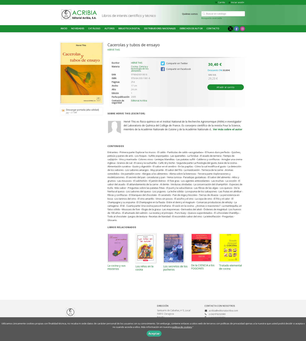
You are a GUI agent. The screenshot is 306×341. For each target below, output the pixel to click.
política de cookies (182, 327)
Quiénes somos (190, 13)
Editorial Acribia (139, 100)
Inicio (64, 28)
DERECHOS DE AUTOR (191, 28)
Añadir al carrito (225, 87)
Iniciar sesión (237, 2)
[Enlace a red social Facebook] (236, 28)
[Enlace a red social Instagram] (242, 28)
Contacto (212, 28)
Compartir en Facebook (178, 69)
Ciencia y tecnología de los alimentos (139, 68)
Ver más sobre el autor (227, 129)
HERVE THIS (113, 49)
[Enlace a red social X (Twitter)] (230, 28)
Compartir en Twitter (177, 63)
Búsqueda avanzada (211, 18)
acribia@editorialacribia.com (223, 310)
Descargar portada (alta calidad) (82, 111)
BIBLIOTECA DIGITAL (129, 28)
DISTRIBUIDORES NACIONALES (160, 28)
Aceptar (154, 334)
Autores (109, 28)
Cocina (134, 66)
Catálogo (94, 28)
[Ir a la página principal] (79, 14)
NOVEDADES (77, 28)
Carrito (221, 2)
